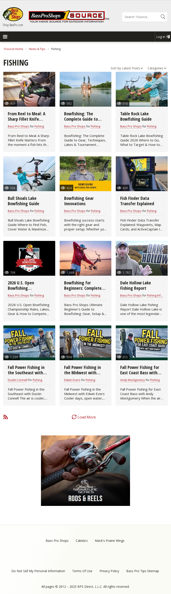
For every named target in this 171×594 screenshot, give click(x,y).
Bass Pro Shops (18, 126)
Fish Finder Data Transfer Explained (137, 201)
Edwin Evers (72, 380)
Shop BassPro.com (13, 25)
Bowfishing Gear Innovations (79, 201)
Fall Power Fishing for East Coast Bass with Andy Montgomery (139, 372)
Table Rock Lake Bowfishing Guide (136, 116)
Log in (160, 37)
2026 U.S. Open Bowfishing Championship (21, 288)
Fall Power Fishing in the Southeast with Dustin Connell (26, 372)
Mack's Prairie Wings (109, 540)
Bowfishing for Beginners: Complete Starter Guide (83, 288)
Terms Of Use (82, 571)
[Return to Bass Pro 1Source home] (68, 21)
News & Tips (37, 49)
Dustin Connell (17, 380)
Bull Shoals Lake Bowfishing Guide (23, 201)
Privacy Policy (109, 571)
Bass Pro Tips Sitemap (142, 571)
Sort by (116, 68)
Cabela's (82, 540)
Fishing (39, 126)
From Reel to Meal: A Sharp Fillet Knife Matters (26, 119)
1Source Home (13, 49)
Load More (86, 417)
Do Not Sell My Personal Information (38, 571)
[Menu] (5, 37)
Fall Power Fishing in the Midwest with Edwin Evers (82, 372)
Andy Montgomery (132, 380)
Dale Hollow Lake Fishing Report (135, 285)
